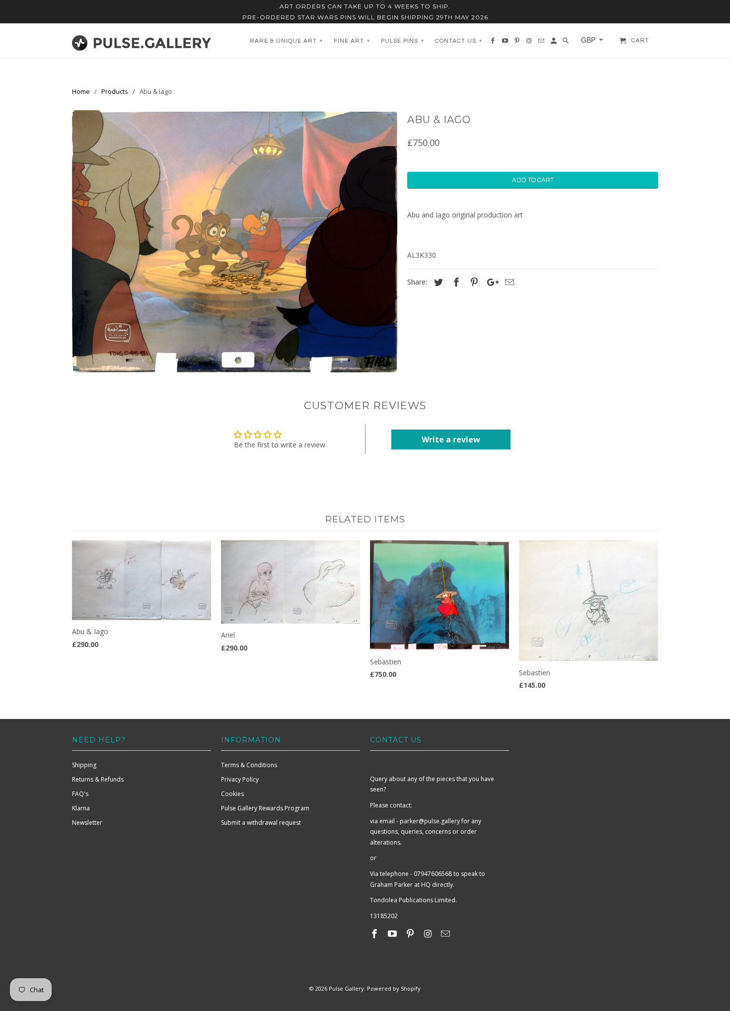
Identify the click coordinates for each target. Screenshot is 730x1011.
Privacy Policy (240, 779)
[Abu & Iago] (234, 241)
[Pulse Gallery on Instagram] (428, 933)
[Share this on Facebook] (455, 282)
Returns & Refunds (98, 779)
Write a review (451, 439)
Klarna (81, 808)
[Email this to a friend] (508, 282)
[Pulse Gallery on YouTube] (393, 933)
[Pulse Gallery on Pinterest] (411, 933)
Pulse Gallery (346, 988)
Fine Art (352, 41)
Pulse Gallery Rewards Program (265, 808)
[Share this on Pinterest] (473, 282)
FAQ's (80, 794)
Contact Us (458, 41)
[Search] (566, 43)
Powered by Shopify (394, 988)
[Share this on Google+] (490, 282)
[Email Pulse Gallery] (446, 933)
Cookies (232, 794)
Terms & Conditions (249, 765)
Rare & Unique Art (286, 41)
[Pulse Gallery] (141, 41)
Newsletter (87, 822)
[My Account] (554, 43)
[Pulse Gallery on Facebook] (375, 933)
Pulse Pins (402, 41)
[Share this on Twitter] (437, 282)
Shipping (84, 765)
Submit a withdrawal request (261, 822)
